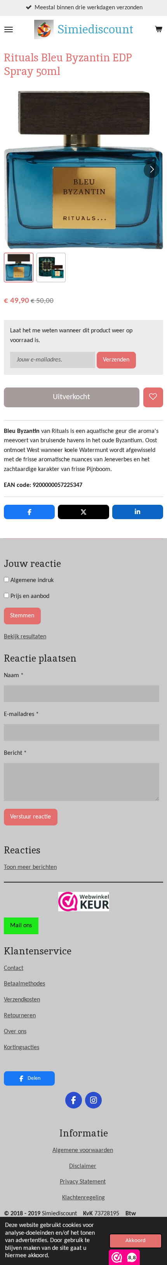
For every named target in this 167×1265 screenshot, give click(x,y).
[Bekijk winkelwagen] (158, 29)
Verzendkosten (22, 1000)
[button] (18, 267)
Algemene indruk (31, 580)
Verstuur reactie (30, 817)
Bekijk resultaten (25, 637)
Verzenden (116, 360)
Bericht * (15, 753)
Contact (13, 968)
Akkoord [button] (135, 1241)
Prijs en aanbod (29, 596)
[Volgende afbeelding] (151, 170)
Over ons (15, 1032)
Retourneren (20, 1016)
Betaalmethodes (24, 984)
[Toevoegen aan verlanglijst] (153, 397)
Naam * (14, 675)
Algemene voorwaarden (82, 1150)
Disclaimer (82, 1166)
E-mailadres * (21, 714)
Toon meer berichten (30, 867)
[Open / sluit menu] (8, 29)
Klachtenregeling (83, 1198)
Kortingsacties (21, 1047)
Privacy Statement (83, 1182)
